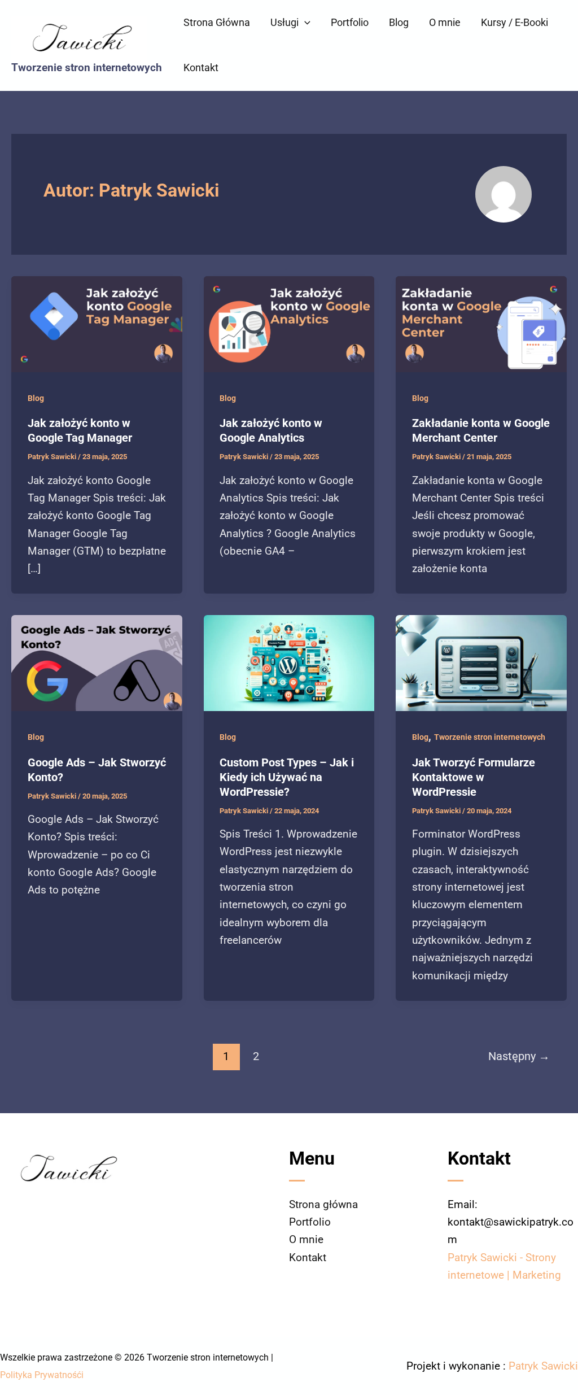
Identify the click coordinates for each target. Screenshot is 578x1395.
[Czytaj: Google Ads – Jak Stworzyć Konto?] (96, 662)
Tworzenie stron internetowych (86, 67)
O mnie (445, 22)
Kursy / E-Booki (514, 22)
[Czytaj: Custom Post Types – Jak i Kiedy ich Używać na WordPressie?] (289, 662)
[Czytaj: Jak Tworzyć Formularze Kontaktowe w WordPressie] (481, 662)
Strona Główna (216, 22)
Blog (399, 22)
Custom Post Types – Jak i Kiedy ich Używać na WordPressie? (287, 777)
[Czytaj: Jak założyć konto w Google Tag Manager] (96, 323)
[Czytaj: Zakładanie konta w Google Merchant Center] (481, 323)
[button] (304, 22)
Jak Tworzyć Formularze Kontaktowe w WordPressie (473, 777)
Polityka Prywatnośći (42, 1375)
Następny (519, 1056)
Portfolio (350, 22)
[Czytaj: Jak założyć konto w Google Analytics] (289, 323)
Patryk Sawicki (543, 1365)
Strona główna (323, 1204)
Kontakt (200, 67)
